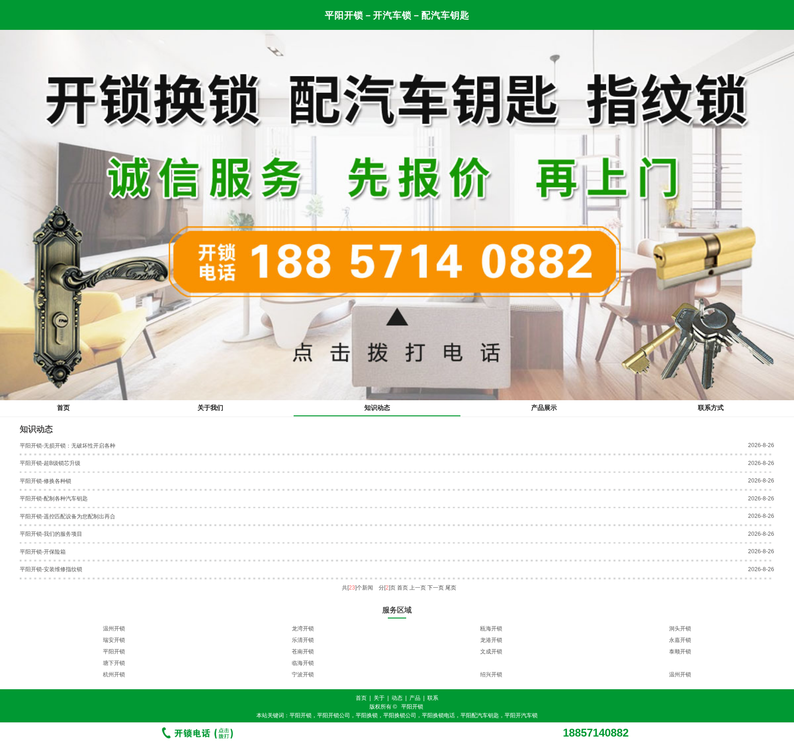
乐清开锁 (303, 640)
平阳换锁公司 (399, 715)
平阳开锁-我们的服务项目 (51, 534)
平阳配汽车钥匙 (479, 715)
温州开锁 (114, 628)
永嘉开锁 (680, 640)
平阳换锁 (367, 715)
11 (428, 684)
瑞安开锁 (114, 640)
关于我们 (210, 407)
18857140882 (596, 733)
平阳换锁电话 (438, 715)
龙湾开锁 (303, 628)
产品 (414, 698)
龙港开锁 (491, 640)
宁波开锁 (303, 674)
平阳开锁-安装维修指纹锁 (51, 569)
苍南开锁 (303, 651)
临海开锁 (303, 663)
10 (419, 684)
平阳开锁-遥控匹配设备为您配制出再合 (67, 516)
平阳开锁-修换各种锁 (45, 481)
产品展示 (544, 407)
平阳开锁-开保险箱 (43, 552)
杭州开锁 (114, 674)
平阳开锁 (114, 651)
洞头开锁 (680, 628)
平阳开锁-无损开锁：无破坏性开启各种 (67, 445)
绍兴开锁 (491, 674)
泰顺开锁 (680, 651)
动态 (397, 698)
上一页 (417, 587)
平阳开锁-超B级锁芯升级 (50, 463)
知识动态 (377, 407)
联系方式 (711, 407)
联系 (432, 698)
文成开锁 (491, 651)
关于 (379, 698)
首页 (63, 407)
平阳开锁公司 (333, 715)
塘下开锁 (114, 663)
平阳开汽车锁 (521, 715)
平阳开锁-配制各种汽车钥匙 (54, 498)
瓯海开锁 (491, 628)
